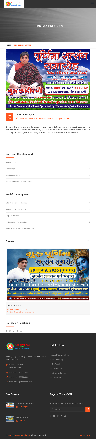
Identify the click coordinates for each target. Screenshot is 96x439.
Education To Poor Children (16, 203)
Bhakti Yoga (10, 169)
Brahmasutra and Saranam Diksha (19, 181)
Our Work (56, 364)
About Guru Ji (57, 359)
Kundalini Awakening (13, 175)
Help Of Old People (13, 216)
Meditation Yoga (12, 162)
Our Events (56, 377)
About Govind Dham (60, 355)
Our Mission (57, 368)
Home (8, 45)
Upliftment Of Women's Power (17, 222)
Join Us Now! (84, 435)
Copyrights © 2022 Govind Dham (18, 435)
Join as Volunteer (59, 373)
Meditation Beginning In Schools (18, 209)
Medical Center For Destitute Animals (20, 228)
